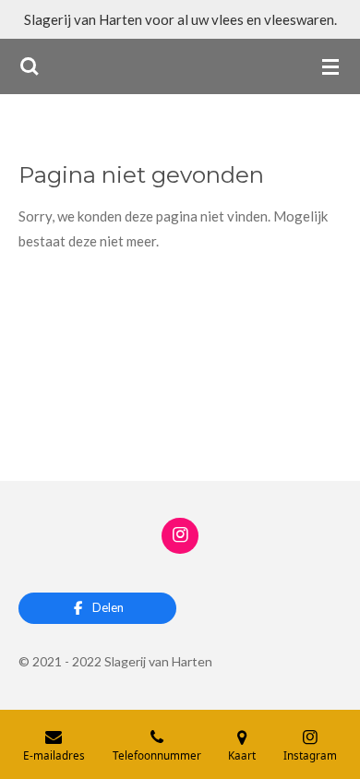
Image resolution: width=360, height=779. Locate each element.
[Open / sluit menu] (330, 66)
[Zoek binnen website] (29, 66)
